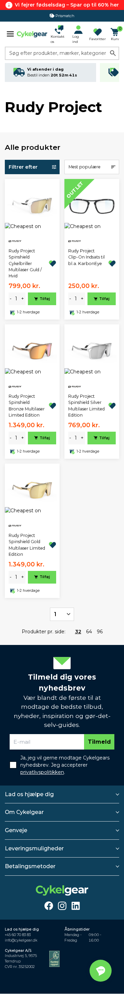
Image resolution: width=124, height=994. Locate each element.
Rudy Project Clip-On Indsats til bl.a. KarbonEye (86, 257)
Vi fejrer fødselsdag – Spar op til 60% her (67, 5)
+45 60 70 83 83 (18, 935)
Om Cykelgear (24, 812)
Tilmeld (99, 742)
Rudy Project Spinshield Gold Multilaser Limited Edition (27, 545)
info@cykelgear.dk (21, 940)
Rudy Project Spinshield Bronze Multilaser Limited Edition (27, 406)
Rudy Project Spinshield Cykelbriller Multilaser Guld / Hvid (25, 263)
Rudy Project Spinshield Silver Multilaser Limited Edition (86, 406)
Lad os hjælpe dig (29, 794)
